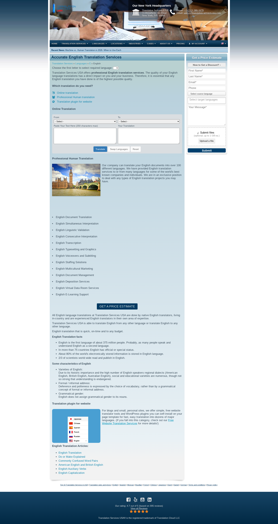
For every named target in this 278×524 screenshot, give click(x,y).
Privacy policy (212, 485)
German (184, 485)
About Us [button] (165, 44)
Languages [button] (98, 44)
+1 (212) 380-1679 (194, 10)
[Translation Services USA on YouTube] (142, 500)
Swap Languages (119, 149)
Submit (207, 150)
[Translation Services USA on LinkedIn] (150, 500)
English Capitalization (71, 472)
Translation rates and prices (100, 485)
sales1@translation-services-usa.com (202, 13)
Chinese (153, 485)
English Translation (70, 452)
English (115, 485)
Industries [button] (135, 44)
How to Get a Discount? (206, 65)
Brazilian (138, 485)
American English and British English (81, 464)
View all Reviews (139, 508)
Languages (81, 63)
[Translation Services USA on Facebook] (128, 500)
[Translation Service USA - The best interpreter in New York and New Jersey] (63, 7)
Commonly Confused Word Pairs (78, 460)
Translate (100, 149)
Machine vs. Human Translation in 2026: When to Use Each (93, 50)
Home (54, 44)
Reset (136, 149)
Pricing (180, 44)
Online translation (67, 92)
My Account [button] (198, 44)
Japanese (162, 485)
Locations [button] (116, 44)
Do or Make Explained (72, 456)
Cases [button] (150, 44)
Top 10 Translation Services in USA (74, 485)
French (146, 485)
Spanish (123, 485)
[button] (223, 43)
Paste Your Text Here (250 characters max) (76, 125)
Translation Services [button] (74, 44)
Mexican (130, 485)
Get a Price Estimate (117, 306)
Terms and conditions (196, 485)
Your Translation (126, 125)
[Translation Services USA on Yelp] (136, 500)
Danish (176, 485)
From (56, 117)
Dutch (169, 485)
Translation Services (62, 63)
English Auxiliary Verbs (72, 468)
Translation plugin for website (74, 101)
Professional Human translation (75, 97)
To (119, 117)
